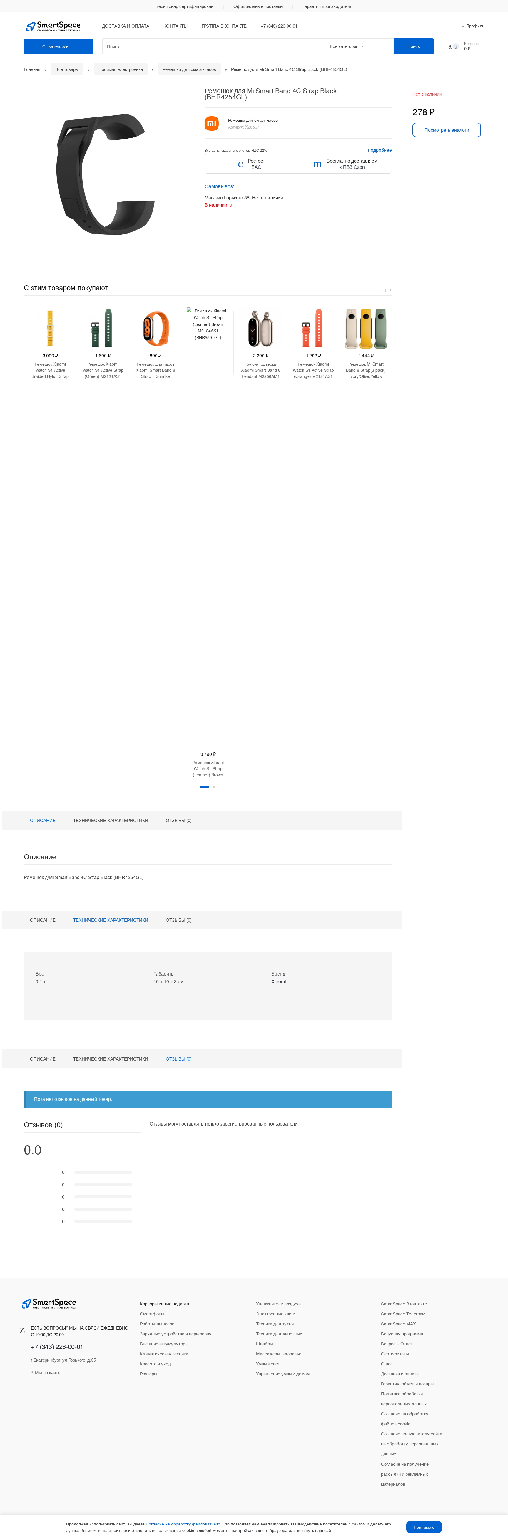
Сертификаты (395, 1353)
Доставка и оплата (125, 26)
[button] (107, 170)
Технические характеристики (110, 820)
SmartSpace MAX (398, 1323)
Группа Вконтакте (224, 26)
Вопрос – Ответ (397, 1343)
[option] (50, 342)
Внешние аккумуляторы (164, 1343)
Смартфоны (152, 1313)
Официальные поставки (258, 6)
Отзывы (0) (179, 820)
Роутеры (148, 1373)
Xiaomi (278, 981)
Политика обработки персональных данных (404, 1398)
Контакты (175, 26)
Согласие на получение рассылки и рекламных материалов (405, 1474)
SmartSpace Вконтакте (404, 1303)
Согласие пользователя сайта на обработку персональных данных (411, 1443)
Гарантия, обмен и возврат (408, 1383)
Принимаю (424, 1527)
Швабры (264, 1343)
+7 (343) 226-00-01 (279, 26)
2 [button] (214, 787)
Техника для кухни (275, 1323)
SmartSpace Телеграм (403, 1313)
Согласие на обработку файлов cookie (404, 1418)
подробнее (380, 149)
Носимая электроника (120, 69)
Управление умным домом (283, 1373)
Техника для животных (279, 1333)
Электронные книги (275, 1313)
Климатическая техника (164, 1353)
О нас (387, 1363)
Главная (32, 69)
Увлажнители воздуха (278, 1303)
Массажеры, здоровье (278, 1353)
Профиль (475, 26)
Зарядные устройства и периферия (175, 1333)
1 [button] (204, 787)
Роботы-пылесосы (159, 1323)
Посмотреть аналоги (447, 129)
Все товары (67, 69)
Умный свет (268, 1363)
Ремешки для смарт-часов (189, 69)
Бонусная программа (402, 1333)
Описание (43, 820)
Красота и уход (155, 1363)
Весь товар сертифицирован (184, 6)
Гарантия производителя (327, 6)
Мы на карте (47, 1372)
